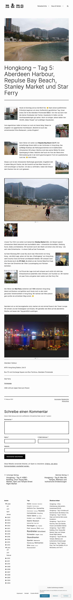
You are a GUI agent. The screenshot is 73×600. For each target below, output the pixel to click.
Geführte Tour (31, 508)
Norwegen (31, 526)
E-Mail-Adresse (43, 437)
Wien (28, 545)
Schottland (41, 531)
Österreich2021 (31, 547)
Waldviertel (37, 540)
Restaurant (33, 528)
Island (34, 516)
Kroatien (29, 518)
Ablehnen (55, 596)
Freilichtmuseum (35, 506)
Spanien (30, 540)
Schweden (31, 534)
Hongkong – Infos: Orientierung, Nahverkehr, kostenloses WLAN (57, 506)
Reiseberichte (42, 6)
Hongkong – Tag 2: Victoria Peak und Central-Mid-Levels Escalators (58, 517)
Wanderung (30, 543)
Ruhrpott (42, 528)
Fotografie (29, 506)
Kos (37, 515)
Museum (36, 521)
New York (36, 523)
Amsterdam (34, 503)
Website (6, 446)
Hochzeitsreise (31, 513)
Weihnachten (38, 543)
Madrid (29, 521)
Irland (29, 516)
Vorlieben (65, 596)
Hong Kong (66, 401)
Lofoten (33, 518)
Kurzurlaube (57, 399)
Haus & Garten (56, 6)
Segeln (37, 534)
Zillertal (36, 545)
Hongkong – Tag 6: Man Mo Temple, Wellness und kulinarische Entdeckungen (58, 539)
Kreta (40, 515)
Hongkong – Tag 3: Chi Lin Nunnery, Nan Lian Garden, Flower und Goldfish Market (58, 523)
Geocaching (40, 508)
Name (6, 437)
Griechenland (30, 511)
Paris (28, 528)
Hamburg (35, 511)
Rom (38, 528)
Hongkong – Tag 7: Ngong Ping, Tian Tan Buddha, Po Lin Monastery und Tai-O (59, 545)
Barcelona (40, 503)
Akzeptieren (45, 596)
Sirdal (41, 534)
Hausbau (41, 511)
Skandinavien (33, 537)
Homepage (8, 383)
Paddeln (40, 525)
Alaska (29, 504)
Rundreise (32, 531)
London (38, 518)
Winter (32, 545)
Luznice (43, 518)
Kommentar (8, 419)
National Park (30, 523)
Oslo (36, 525)
